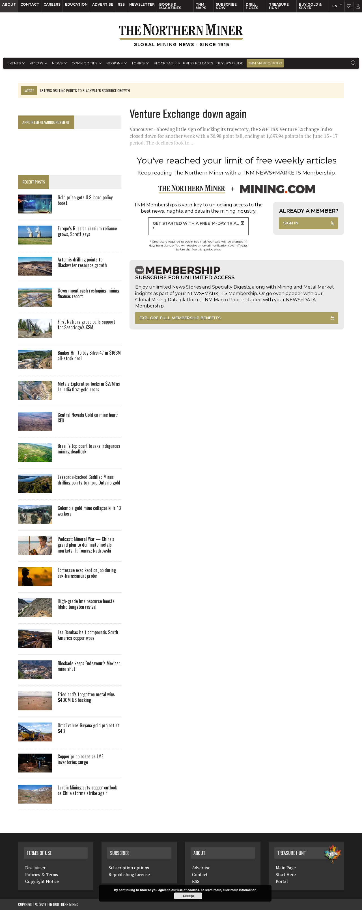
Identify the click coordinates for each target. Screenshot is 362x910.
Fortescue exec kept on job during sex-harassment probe (87, 573)
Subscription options (129, 867)
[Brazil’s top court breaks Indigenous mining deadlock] (35, 458)
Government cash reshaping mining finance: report (88, 293)
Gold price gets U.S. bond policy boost (85, 200)
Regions (114, 63)
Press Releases (198, 63)
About (9, 4)
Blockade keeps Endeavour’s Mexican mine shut (89, 666)
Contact (29, 4)
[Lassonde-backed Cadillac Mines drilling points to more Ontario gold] (35, 489)
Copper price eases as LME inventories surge (80, 759)
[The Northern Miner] (181, 35)
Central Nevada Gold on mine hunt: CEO (88, 417)
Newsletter (142, 4)
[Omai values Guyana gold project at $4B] (35, 737)
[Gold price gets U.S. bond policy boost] (35, 209)
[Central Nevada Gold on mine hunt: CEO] (35, 427)
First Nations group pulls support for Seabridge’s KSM (86, 324)
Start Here (286, 874)
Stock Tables (167, 63)
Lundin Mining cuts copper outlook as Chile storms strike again (87, 790)
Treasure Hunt (279, 6)
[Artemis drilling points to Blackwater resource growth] (35, 272)
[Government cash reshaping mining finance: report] (35, 303)
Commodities (84, 63)
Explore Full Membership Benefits (180, 317)
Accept (188, 895)
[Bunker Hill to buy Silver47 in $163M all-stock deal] (35, 365)
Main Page (286, 867)
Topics (138, 63)
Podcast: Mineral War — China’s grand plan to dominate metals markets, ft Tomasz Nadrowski (86, 545)
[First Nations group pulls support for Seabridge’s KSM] (35, 334)
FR (355, 8)
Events (14, 63)
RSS (121, 4)
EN (334, 6)
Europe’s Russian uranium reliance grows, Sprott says (87, 231)
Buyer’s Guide (229, 63)
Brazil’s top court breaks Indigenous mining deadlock (89, 448)
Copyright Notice (42, 881)
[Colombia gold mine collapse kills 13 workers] (35, 520)
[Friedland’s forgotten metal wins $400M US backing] (35, 706)
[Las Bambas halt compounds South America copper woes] (35, 644)
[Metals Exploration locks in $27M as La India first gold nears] (35, 396)
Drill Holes (252, 6)
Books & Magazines (170, 6)
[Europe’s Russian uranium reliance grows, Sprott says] (35, 240)
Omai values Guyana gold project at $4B (88, 728)
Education (76, 4)
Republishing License (129, 874)
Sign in (290, 223)
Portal (282, 881)
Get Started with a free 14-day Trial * (196, 226)
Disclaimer (35, 867)
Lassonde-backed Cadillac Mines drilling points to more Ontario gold (89, 479)
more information (243, 890)
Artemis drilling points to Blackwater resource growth (82, 262)
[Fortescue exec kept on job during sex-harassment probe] (35, 582)
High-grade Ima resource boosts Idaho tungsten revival (86, 604)
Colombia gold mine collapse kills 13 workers (89, 511)
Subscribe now (226, 6)
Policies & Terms (41, 874)
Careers (52, 4)
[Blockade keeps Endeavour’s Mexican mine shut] (35, 675)
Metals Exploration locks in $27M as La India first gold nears (89, 386)
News (57, 63)
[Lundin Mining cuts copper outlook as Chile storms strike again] (35, 799)
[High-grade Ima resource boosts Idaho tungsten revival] (35, 613)
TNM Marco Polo (265, 63)
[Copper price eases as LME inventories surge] (35, 768)
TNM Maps (201, 6)
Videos (36, 63)
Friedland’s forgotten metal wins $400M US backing (86, 697)
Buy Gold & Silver (310, 6)
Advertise (102, 4)
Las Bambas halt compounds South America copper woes (88, 635)
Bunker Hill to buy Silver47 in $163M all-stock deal (89, 355)
